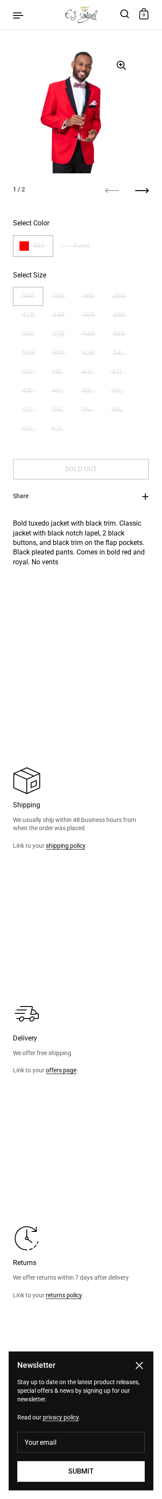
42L (117, 372)
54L (58, 410)
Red (38, 245)
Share (21, 495)
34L (118, 353)
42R (28, 315)
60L (28, 429)
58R (28, 353)
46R (89, 315)
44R (58, 315)
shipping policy (65, 845)
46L (58, 391)
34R (28, 296)
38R (89, 296)
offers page (61, 1070)
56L (87, 410)
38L (58, 372)
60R (58, 353)
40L (87, 372)
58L (117, 410)
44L (28, 391)
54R (89, 334)
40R (119, 296)
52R (58, 334)
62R (89, 353)
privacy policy (61, 1417)
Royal (81, 245)
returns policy (64, 1295)
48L (87, 391)
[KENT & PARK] (81, 14)
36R (58, 296)
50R (28, 334)
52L (28, 410)
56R (119, 334)
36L (28, 372)
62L (58, 429)
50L (117, 391)
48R (119, 315)
